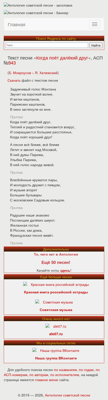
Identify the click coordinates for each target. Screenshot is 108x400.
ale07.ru (56, 333)
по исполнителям (64, 374)
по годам (86, 369)
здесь (65, 270)
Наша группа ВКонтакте (56, 357)
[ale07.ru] (56, 325)
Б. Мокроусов (20, 72)
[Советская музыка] (54, 301)
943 (12, 62)
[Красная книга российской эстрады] (56, 283)
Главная (16, 24)
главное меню (46, 379)
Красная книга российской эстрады (56, 291)
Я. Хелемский (46, 72)
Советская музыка (56, 309)
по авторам (38, 374)
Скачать (14, 80)
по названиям (65, 369)
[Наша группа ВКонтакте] (56, 349)
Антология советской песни (67, 394)
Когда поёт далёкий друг (62, 57)
